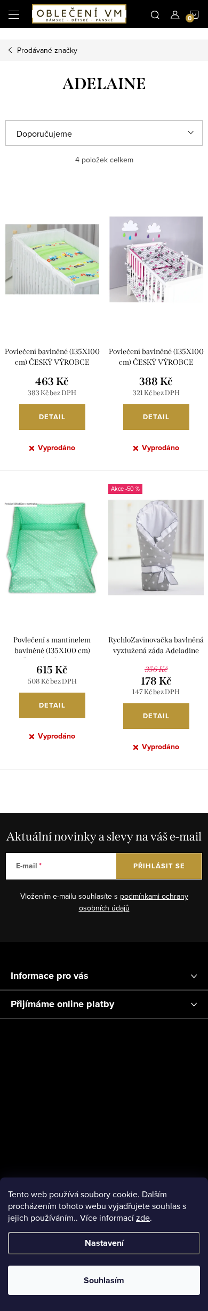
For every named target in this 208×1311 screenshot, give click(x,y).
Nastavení (104, 1243)
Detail (52, 417)
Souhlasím (104, 1280)
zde (143, 1217)
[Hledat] (155, 14)
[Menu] (14, 14)
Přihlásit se (159, 866)
